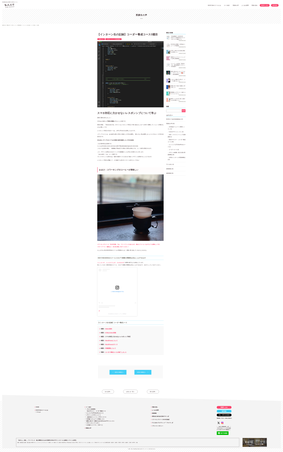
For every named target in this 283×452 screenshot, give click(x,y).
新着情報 (168, 168)
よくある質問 (245, 5)
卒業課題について (110, 348)
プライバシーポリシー (157, 425)
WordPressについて (111, 340)
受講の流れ (255, 5)
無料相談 (274, 5)
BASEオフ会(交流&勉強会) (173, 119)
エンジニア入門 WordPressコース (94, 413)
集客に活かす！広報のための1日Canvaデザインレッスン (100, 421)
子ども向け (169, 164)
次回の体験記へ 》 (143, 372)
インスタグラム (110, 262)
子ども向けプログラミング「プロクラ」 (162, 422)
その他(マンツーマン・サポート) (94, 425)
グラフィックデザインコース (93, 415)
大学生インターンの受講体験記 (113, 39)
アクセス (38, 412)
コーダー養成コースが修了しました (116, 352)
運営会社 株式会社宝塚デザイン (160, 416)
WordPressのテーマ (111, 344)
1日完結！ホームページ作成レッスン (95, 419)
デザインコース (96, 417)
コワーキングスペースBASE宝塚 (160, 419)
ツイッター (100, 262)
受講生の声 (101, 39)
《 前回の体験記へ (118, 372)
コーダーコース (173, 149)
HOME (37, 407)
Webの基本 (108, 329)
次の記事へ (108, 391)
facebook (120, 262)
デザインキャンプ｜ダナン (93, 423)
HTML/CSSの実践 (110, 332)
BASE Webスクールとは (214, 5)
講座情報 (168, 173)
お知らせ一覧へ (130, 391)
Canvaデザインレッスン (175, 131)
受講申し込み (264, 5)
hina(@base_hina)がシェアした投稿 (116, 313)
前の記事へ (153, 391)
